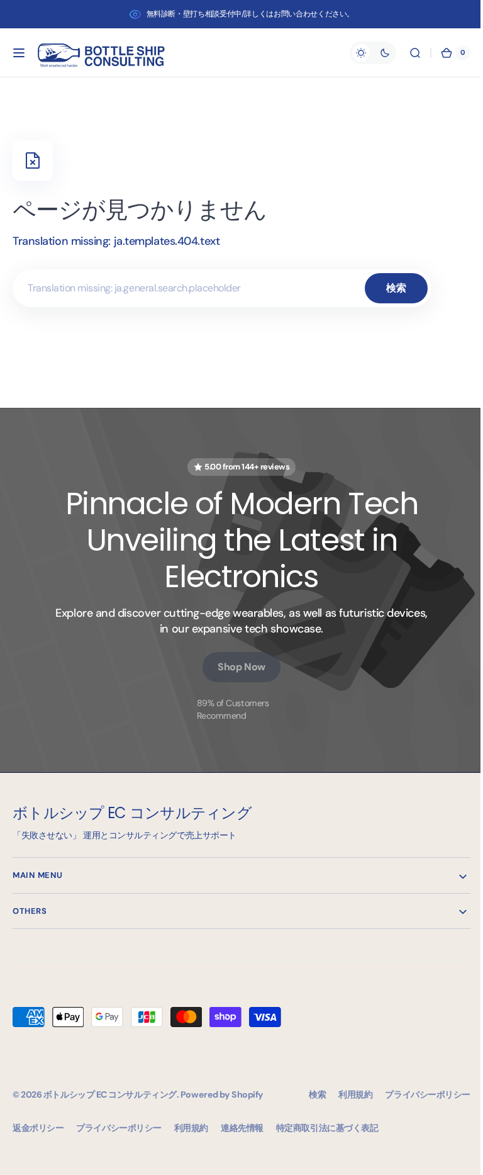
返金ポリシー (38, 1127)
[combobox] (222, 288)
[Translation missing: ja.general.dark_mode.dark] (363, 53)
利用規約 (191, 1127)
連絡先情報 (242, 1127)
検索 (396, 288)
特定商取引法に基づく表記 (327, 1127)
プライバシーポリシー (119, 1127)
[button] (19, 53)
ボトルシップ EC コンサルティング (110, 1094)
